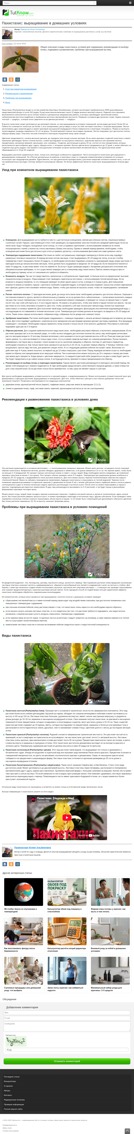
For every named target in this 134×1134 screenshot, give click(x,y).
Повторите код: (11, 1035)
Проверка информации (14, 1104)
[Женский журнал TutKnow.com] (18, 12)
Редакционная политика (14, 1100)
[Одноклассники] (11, 79)
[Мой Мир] (17, 79)
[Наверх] (127, 1131)
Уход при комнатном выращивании (21, 89)
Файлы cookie (7, 1128)
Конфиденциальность (10, 1125)
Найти (94, 3)
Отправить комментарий (67, 1061)
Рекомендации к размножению (19, 93)
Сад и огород (7, 44)
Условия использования (11, 1131)
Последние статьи (11, 1077)
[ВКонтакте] (4, 79)
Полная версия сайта (13, 1109)
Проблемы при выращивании (18, 98)
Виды (7, 102)
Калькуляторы (10, 1081)
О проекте (8, 1086)
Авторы (7, 1090)
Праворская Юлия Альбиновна (33, 29)
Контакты (8, 1095)
